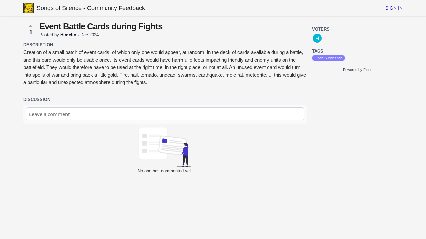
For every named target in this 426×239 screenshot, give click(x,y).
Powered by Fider (357, 70)
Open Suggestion (328, 58)
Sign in (394, 8)
